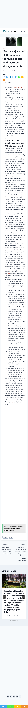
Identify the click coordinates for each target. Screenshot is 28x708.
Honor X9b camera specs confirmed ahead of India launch (7, 549)
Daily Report (8, 615)
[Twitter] (7, 77)
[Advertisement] (14, 14)
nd (12, 402)
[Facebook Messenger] (13, 77)
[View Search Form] (21, 31)
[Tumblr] (20, 696)
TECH (3, 48)
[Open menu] (24, 31)
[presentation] (14, 581)
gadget (5, 537)
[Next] (23, 597)
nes (8, 273)
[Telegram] (16, 77)
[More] (4, 80)
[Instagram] (14, 696)
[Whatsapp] (19, 77)
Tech (11, 537)
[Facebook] (4, 77)
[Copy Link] (22, 77)
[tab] (10, 620)
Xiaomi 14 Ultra (17, 87)
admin (5, 70)
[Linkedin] (10, 77)
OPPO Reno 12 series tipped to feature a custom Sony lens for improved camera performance (20, 552)
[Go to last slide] (4, 597)
